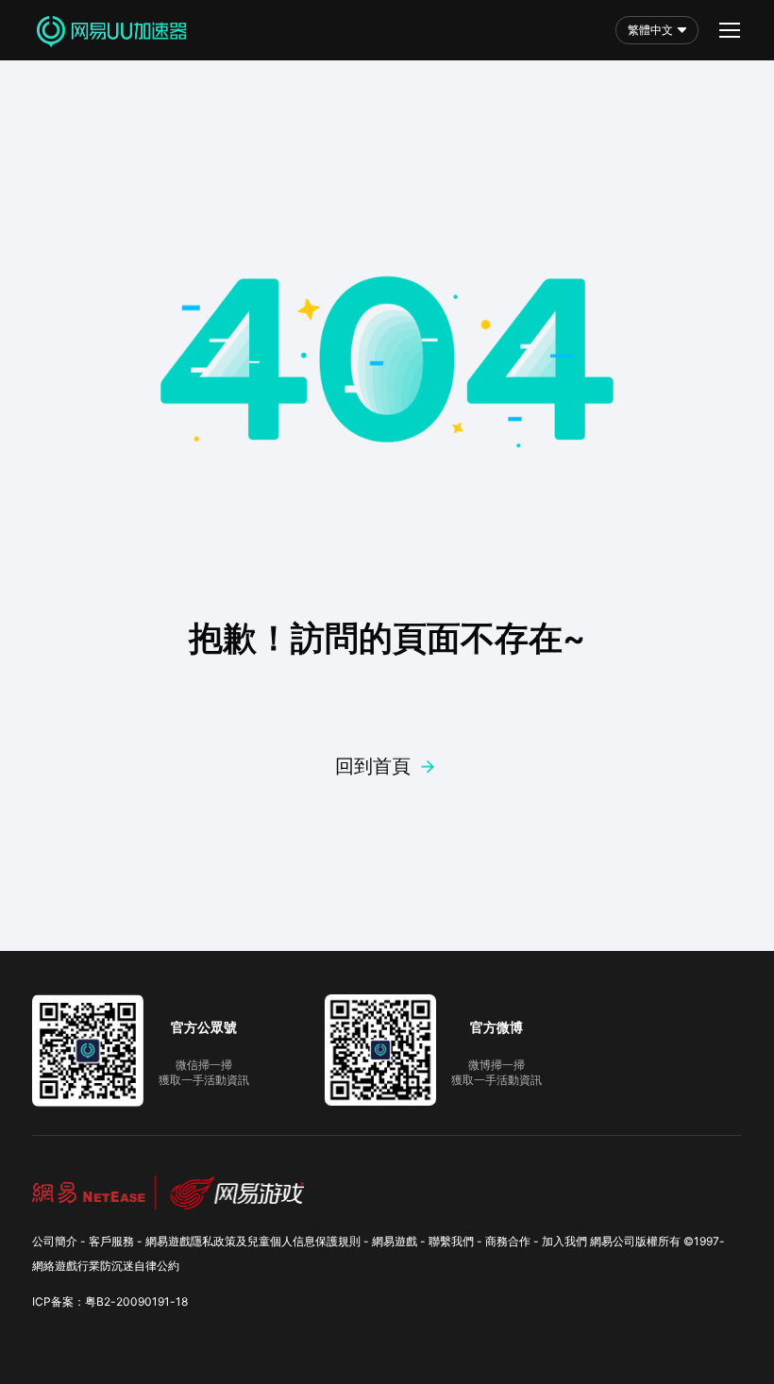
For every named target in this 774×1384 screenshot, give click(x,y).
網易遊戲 (394, 1241)
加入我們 (564, 1241)
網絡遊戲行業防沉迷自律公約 (105, 1266)
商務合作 (507, 1241)
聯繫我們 (451, 1241)
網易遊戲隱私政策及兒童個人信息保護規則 (253, 1241)
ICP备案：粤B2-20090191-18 (110, 1301)
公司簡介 (54, 1241)
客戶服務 (111, 1241)
